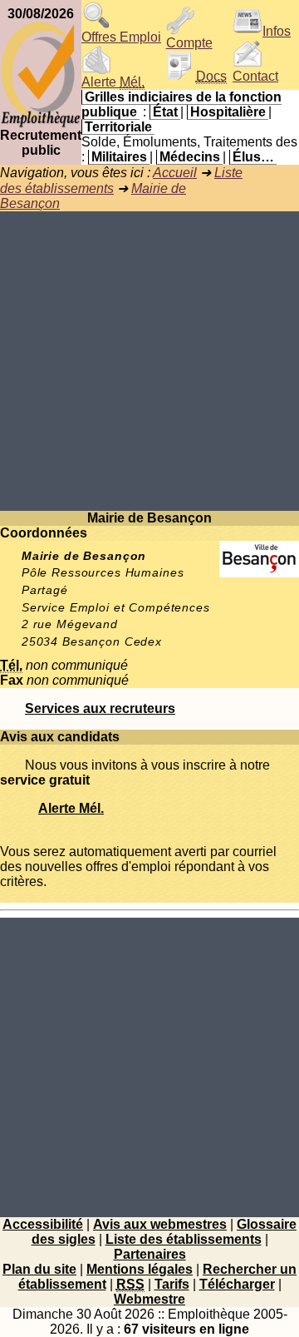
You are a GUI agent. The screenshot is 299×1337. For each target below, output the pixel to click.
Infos (276, 31)
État (165, 112)
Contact (255, 76)
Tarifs (171, 1284)
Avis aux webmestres (160, 1224)
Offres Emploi (121, 37)
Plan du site (39, 1269)
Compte (189, 43)
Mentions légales (139, 1269)
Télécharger (237, 1284)
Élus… (253, 157)
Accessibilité (42, 1224)
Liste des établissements (183, 1239)
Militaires (119, 157)
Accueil (175, 173)
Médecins (189, 157)
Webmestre (149, 1299)
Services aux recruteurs (100, 708)
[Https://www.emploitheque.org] (40, 123)
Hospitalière (228, 112)
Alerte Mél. (71, 808)
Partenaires (150, 1254)
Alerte (113, 82)
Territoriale (118, 127)
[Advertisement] (149, 361)
